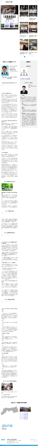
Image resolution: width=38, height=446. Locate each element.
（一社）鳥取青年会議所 (25, 414)
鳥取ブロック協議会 (22, 18)
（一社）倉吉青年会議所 (25, 415)
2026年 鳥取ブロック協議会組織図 (25, 78)
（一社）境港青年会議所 (25, 417)
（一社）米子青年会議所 (25, 412)
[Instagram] (36, 439)
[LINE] (31, 439)
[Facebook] (34, 439)
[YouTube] (32, 439)
